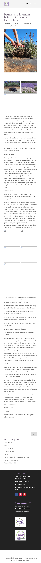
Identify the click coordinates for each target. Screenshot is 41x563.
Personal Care (8, 463)
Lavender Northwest (22, 506)
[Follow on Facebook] (16, 494)
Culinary (7, 442)
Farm (5, 445)
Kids (5, 454)
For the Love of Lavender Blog (19, 552)
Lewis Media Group (23, 560)
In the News (27, 550)
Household (7, 451)
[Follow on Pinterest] (24, 494)
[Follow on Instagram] (20, 494)
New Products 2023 (10, 460)
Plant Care (14, 26)
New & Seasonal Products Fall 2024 (15, 457)
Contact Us (11, 550)
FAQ (19, 550)
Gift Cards (7, 448)
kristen (8, 23)
